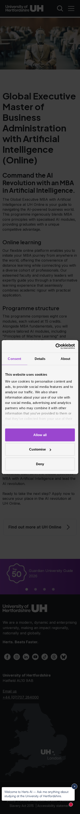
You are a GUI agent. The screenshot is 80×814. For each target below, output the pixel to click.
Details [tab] (40, 358)
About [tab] (65, 358)
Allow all (40, 435)
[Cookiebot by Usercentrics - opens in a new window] (56, 346)
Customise (37, 449)
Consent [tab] (14, 358)
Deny (40, 464)
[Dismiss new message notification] (74, 786)
